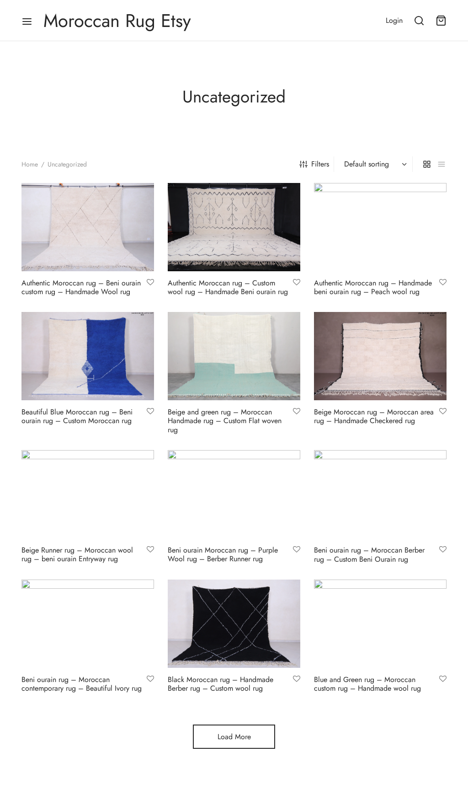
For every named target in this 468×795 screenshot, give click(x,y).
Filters (320, 164)
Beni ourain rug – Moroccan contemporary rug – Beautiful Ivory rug (81, 683)
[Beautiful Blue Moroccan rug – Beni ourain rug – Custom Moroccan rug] (87, 356)
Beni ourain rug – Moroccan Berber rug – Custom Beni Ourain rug (369, 554)
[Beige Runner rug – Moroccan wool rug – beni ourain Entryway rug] (87, 494)
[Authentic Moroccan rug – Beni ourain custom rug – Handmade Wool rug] (87, 227)
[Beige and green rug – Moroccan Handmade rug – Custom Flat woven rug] (234, 356)
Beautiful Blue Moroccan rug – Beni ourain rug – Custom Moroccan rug (77, 416)
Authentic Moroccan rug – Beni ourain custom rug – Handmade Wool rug (81, 287)
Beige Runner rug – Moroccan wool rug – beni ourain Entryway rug (77, 554)
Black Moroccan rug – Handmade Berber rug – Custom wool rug (220, 683)
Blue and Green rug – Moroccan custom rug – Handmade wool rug (367, 683)
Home (29, 164)
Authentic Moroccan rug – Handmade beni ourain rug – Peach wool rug (373, 287)
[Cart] (441, 20)
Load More (234, 736)
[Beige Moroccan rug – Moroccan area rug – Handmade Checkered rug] (380, 356)
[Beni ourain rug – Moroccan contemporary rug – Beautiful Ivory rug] (87, 624)
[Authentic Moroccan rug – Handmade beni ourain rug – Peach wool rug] (380, 227)
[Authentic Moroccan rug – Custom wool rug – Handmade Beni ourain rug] (234, 227)
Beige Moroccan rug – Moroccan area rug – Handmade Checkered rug (374, 416)
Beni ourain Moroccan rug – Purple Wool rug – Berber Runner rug (223, 554)
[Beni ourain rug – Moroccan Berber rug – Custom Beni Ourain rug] (380, 494)
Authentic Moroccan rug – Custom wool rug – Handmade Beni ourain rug (228, 287)
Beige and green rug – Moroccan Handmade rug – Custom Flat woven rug (225, 421)
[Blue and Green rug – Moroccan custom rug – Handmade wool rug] (380, 624)
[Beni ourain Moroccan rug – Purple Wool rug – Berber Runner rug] (234, 494)
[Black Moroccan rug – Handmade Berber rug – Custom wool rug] (234, 624)
